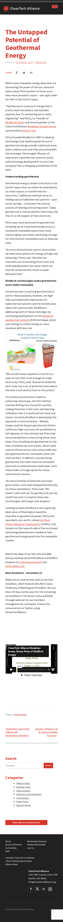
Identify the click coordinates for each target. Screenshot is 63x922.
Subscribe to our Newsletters (26, 822)
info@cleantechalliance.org (42, 881)
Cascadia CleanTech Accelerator (19, 857)
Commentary (22, 798)
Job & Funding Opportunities (18, 861)
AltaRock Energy (15, 122)
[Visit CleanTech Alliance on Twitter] (37, 888)
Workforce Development (28, 794)
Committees (10, 848)
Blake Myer (41, 62)
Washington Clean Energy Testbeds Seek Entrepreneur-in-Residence (17, 732)
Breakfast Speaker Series (42, 126)
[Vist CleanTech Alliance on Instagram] (50, 888)
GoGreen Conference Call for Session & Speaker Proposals (46, 732)
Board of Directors (13, 844)
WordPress (29, 909)
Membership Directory (37, 841)
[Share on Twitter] (24, 73)
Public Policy (22, 801)
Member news (23, 787)
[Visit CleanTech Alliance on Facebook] (30, 888)
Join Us (30, 848)
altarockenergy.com (30, 562)
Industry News (23, 805)
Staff (7, 851)
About (8, 841)
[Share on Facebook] (17, 73)
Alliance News (20, 714)
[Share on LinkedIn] (31, 73)
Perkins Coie (28, 130)
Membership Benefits (36, 844)
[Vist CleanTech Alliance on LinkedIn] (43, 888)
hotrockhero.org (15, 566)
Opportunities (23, 790)
